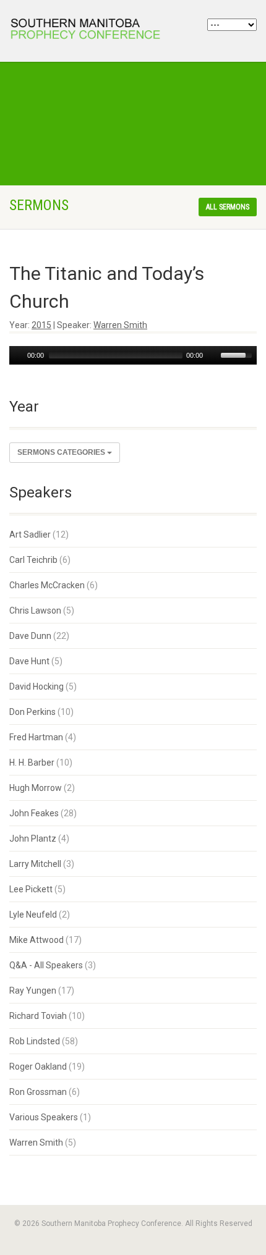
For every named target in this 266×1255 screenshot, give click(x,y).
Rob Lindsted (34, 1041)
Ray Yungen (32, 990)
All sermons (227, 207)
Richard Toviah (38, 1016)
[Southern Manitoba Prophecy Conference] (88, 30)
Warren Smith (120, 325)
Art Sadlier (30, 534)
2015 (41, 325)
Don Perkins (32, 712)
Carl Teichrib (33, 560)
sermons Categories (62, 452)
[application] (133, 355)
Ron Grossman (38, 1092)
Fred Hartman (36, 737)
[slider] (238, 354)
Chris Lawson (35, 610)
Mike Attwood (36, 940)
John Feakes (34, 813)
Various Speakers (43, 1117)
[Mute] (213, 355)
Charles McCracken (47, 585)
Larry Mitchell (35, 864)
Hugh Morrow (35, 788)
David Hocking (36, 686)
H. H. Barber (31, 762)
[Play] (17, 355)
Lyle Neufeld (33, 914)
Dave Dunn (30, 636)
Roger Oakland (38, 1066)
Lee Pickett (31, 889)
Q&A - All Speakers (46, 965)
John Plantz (32, 838)
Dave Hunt (29, 661)
